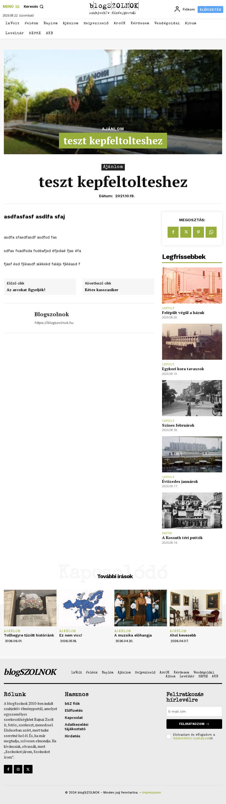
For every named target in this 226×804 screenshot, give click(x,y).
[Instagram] (18, 769)
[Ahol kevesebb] (196, 608)
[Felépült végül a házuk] (192, 285)
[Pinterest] (198, 232)
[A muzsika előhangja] (140, 608)
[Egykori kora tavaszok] (192, 342)
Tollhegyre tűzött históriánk (29, 635)
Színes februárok (178, 425)
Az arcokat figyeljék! (26, 290)
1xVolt (168, 308)
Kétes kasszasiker (101, 290)
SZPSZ (167, 533)
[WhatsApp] (211, 232)
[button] (34, 6)
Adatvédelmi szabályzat (191, 738)
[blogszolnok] (17, 318)
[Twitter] (185, 232)
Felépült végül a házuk (183, 312)
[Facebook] (173, 232)
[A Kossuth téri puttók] (192, 510)
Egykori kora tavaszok (183, 368)
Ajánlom (113, 129)
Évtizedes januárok (180, 481)
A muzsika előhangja (133, 635)
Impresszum (151, 792)
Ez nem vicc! (70, 635)
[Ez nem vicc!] (85, 608)
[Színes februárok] (192, 398)
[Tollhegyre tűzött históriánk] (30, 608)
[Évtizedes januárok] (192, 454)
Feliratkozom (192, 724)
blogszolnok (51, 314)
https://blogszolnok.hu (53, 323)
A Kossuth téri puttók (182, 537)
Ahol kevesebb (183, 635)
